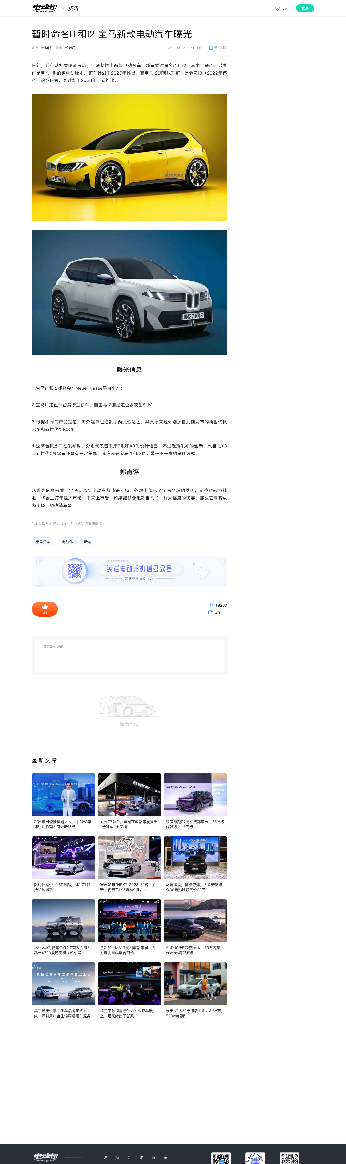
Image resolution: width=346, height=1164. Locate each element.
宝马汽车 (43, 541)
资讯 (73, 8)
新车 (88, 541)
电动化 (67, 541)
